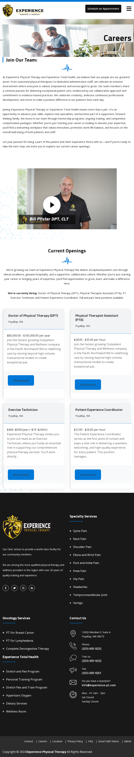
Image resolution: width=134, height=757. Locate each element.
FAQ (90, 741)
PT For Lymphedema (19, 641)
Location (57, 741)
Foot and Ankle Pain (86, 563)
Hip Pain (78, 579)
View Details (21, 380)
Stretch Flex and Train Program (26, 687)
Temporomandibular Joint (90, 595)
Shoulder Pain (82, 547)
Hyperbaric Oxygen (18, 695)
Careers (42, 741)
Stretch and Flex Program (22, 671)
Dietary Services (16, 703)
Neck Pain (79, 539)
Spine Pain (80, 531)
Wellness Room (16, 711)
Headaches (80, 587)
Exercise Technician (23, 409)
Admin (127, 741)
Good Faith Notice (108, 741)
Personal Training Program (24, 679)
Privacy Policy (75, 741)
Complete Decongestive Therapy (27, 649)
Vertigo (78, 603)
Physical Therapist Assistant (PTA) (96, 317)
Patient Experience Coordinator (99, 409)
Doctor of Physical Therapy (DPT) (33, 315)
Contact (28, 741)
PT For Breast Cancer (20, 633)
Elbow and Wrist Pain (87, 555)
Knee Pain (79, 571)
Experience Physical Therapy (47, 752)
